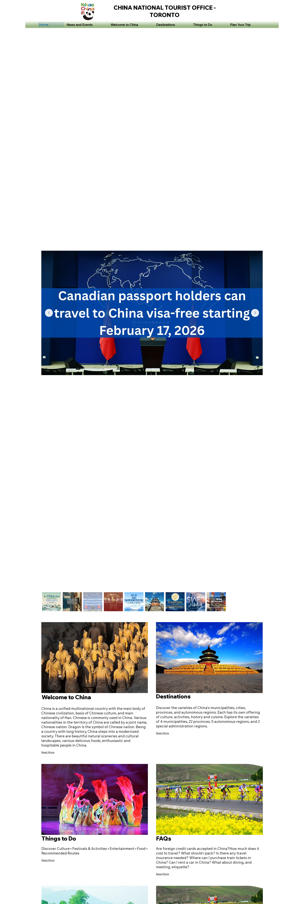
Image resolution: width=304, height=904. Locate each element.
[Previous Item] (49, 313)
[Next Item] (255, 313)
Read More (47, 752)
